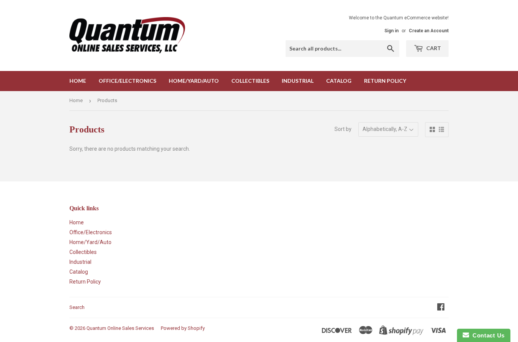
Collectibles (250, 80)
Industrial (298, 80)
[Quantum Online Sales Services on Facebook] (441, 308)
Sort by (343, 129)
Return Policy (385, 80)
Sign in (392, 30)
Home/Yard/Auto (194, 80)
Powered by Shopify (183, 328)
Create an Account (429, 30)
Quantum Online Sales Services (120, 328)
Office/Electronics (127, 80)
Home (77, 80)
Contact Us (487, 335)
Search (77, 307)
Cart (433, 48)
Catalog (339, 80)
